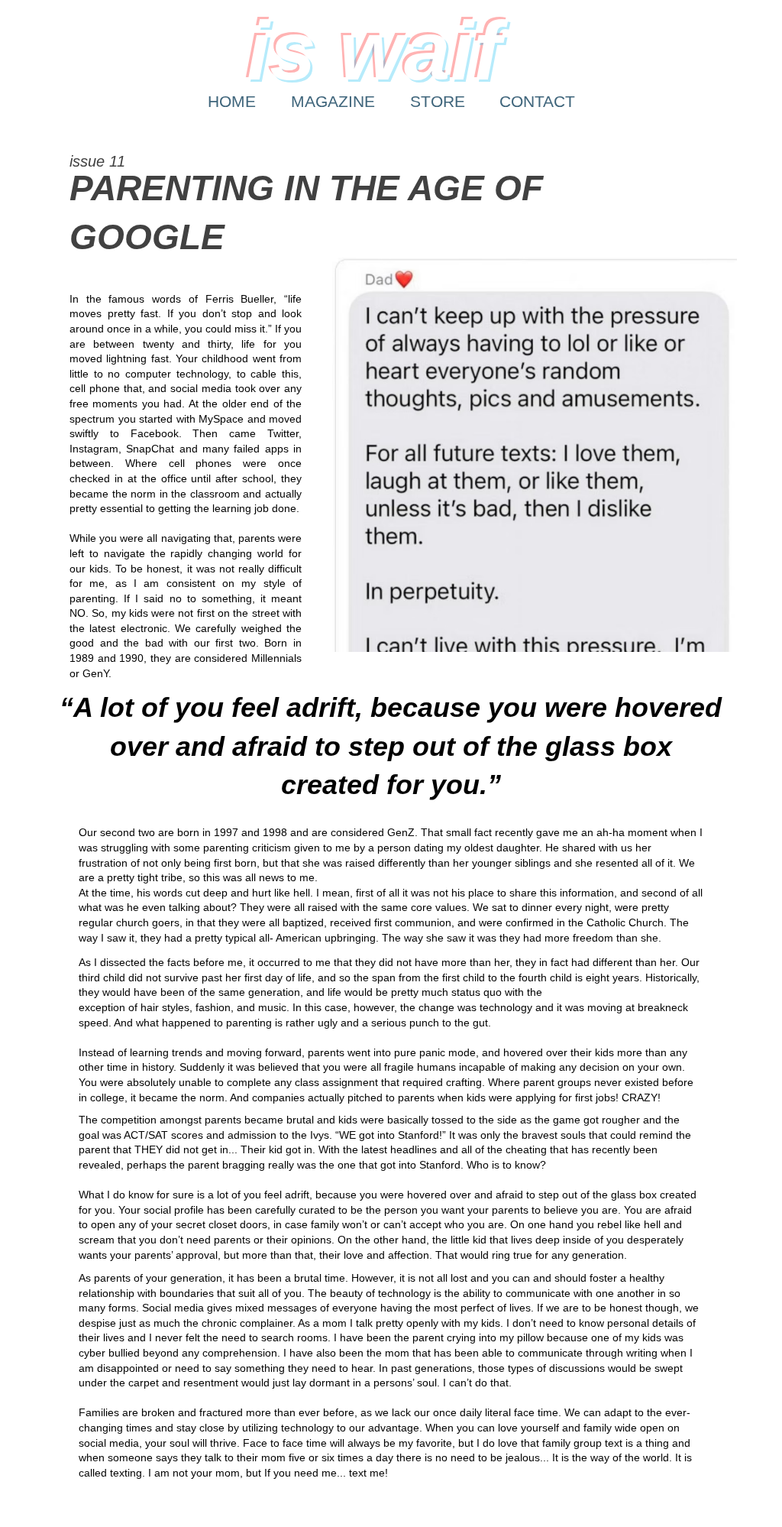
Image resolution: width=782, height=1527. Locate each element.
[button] (534, 455)
